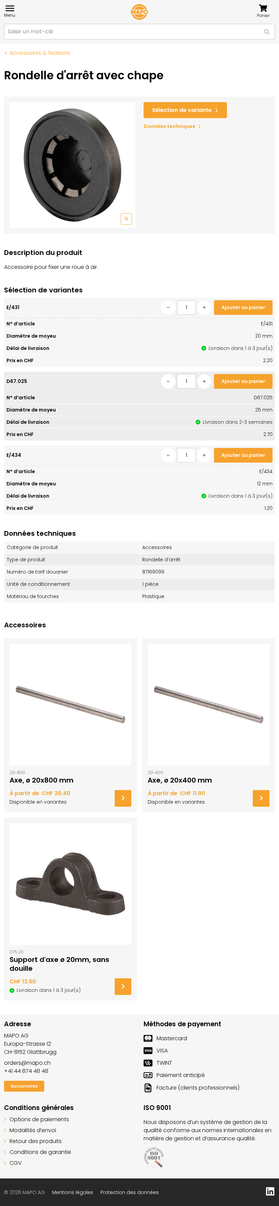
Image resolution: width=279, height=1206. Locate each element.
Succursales (24, 1086)
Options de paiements (39, 1119)
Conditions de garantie (40, 1152)
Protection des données (129, 1192)
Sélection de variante (182, 110)
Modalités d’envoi (33, 1130)
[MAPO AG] (139, 12)
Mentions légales (72, 1192)
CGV (16, 1163)
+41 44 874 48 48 (26, 1071)
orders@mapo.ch (27, 1063)
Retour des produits (36, 1141)
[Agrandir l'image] (72, 165)
